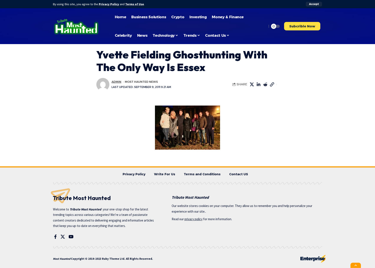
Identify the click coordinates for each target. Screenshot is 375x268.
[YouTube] (71, 236)
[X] (62, 236)
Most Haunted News (141, 81)
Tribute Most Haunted (85, 209)
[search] (262, 26)
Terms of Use (134, 4)
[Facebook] (55, 236)
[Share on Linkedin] (258, 84)
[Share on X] (252, 84)
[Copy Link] (272, 84)
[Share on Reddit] (265, 84)
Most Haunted (61, 259)
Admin (116, 81)
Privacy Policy (109, 4)
